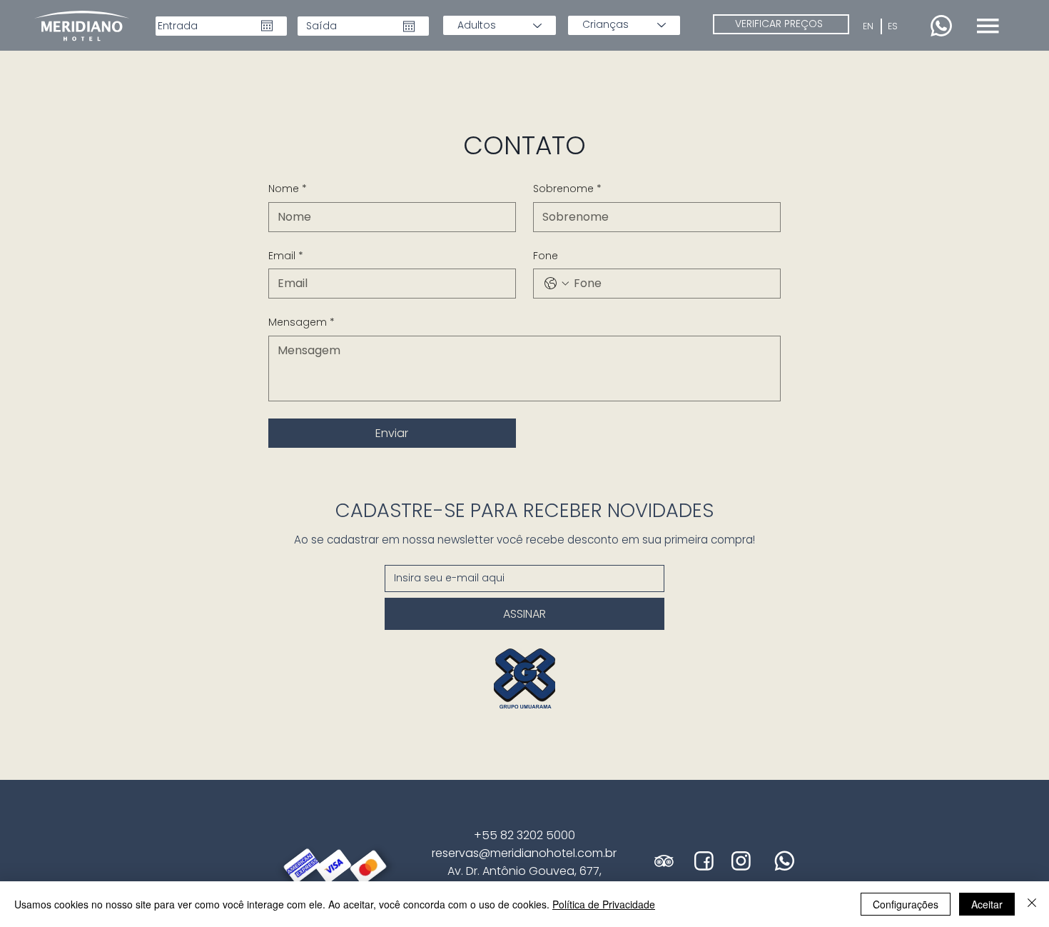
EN (868, 26)
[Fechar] (1031, 904)
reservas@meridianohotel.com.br (524, 853)
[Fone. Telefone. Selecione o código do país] (556, 283)
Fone (545, 256)
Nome (287, 189)
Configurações (905, 904)
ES (893, 26)
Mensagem (301, 322)
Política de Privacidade (603, 904)
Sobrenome (567, 189)
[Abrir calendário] (267, 25)
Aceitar (987, 904)
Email (285, 256)
